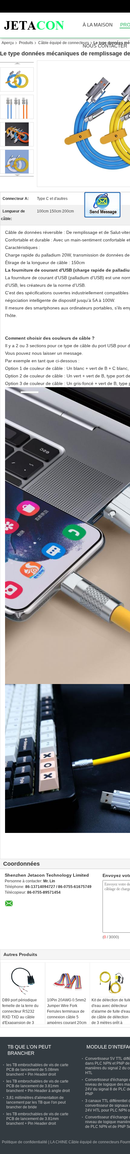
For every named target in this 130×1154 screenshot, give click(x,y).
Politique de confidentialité (24, 1142)
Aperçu (8, 43)
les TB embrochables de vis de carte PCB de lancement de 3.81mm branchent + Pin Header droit (37, 1119)
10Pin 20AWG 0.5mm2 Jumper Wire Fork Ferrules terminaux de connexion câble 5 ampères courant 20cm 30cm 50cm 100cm (66, 1014)
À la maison (98, 25)
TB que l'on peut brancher (29, 1050)
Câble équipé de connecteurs (63, 43)
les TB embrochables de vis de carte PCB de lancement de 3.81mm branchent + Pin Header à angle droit (38, 1086)
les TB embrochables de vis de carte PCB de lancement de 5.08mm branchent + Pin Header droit (37, 1070)
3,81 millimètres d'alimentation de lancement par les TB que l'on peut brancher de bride (36, 1102)
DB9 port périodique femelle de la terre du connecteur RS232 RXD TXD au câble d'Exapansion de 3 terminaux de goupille (20, 1014)
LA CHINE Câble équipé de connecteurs (84, 1142)
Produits (26, 43)
